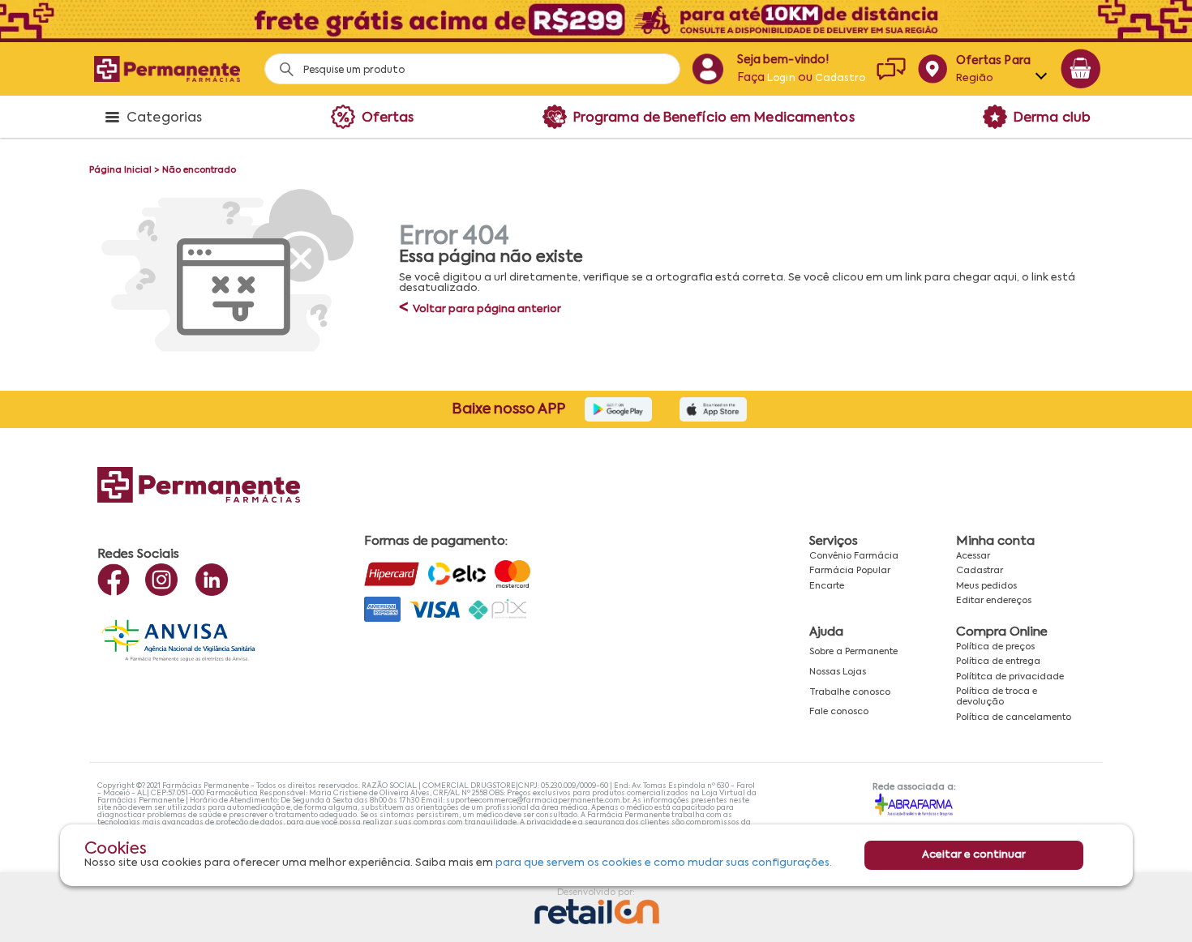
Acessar (973, 556)
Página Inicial (120, 170)
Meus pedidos (986, 586)
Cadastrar (979, 571)
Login (781, 78)
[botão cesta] (1081, 69)
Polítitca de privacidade (1010, 677)
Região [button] (975, 78)
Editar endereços (993, 601)
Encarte (826, 586)
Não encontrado (199, 170)
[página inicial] (167, 68)
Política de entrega (998, 661)
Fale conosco (838, 712)
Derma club (1052, 118)
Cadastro (840, 78)
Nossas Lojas (837, 672)
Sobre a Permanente (853, 652)
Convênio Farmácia (853, 556)
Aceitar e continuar (974, 855)
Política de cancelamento (1013, 717)
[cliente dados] (707, 69)
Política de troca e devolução (996, 697)
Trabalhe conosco (849, 692)
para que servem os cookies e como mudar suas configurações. (663, 863)
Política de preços (995, 647)
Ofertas (388, 118)
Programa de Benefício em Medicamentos (714, 118)
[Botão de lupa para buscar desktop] (281, 64)
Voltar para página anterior (480, 309)
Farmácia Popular (849, 571)
